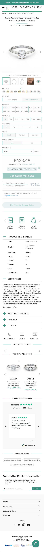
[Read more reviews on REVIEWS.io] (29, 445)
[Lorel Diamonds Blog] (23, 7)
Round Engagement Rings (32, 460)
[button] (5, 426)
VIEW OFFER (23, 2)
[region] (22, 425)
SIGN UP (36, 489)
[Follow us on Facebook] (15, 526)
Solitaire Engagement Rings (12, 460)
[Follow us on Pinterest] (28, 526)
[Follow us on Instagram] (23, 526)
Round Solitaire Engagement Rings (22, 464)
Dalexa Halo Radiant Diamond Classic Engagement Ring (13, 383)
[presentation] (4, 52)
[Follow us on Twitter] (19, 526)
